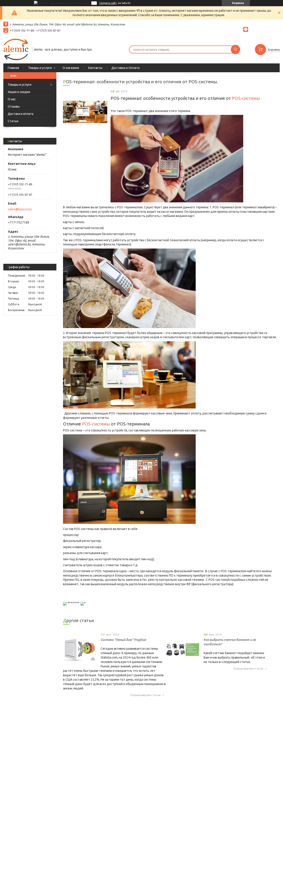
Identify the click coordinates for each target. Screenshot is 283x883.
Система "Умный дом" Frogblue (123, 640)
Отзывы (14, 106)
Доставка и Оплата (125, 67)
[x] (83, 602)
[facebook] (71, 602)
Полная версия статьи (145, 695)
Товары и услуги (40, 67)
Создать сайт (108, 3)
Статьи (13, 121)
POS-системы (246, 98)
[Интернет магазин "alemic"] (16, 49)
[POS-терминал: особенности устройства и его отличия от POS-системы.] (85, 112)
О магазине (71, 67)
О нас (12, 99)
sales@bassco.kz (20, 209)
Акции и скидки (19, 92)
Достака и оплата (20, 114)
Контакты (95, 67)
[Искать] (235, 49)
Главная (13, 67)
